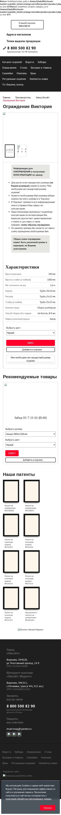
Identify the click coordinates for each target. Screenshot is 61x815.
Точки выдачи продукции (23, 41)
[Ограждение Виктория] (9, 151)
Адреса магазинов (19, 34)
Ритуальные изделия (14, 79)
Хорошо (48, 807)
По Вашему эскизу (12, 84)
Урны (33, 73)
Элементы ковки (38, 79)
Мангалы (22, 73)
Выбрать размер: (14, 428)
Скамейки (7, 73)
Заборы (41, 62)
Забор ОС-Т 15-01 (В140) (30, 418)
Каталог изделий (12, 62)
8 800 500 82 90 (21, 48)
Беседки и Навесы (41, 67)
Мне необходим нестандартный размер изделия (30, 359)
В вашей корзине (27, 24)
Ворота (29, 62)
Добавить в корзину (32, 349)
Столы (23, 67)
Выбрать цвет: (13, 327)
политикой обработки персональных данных (28, 798)
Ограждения (9, 67)
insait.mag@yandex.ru (19, 728)
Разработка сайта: (11, 771)
